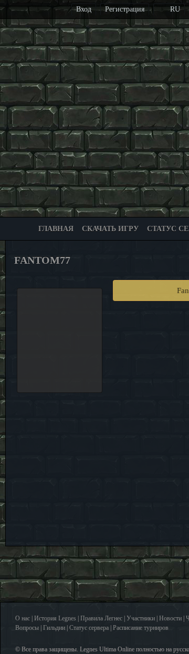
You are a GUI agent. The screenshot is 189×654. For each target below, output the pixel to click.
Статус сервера (89, 627)
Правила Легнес (101, 618)
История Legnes (55, 618)
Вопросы (27, 627)
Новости (170, 618)
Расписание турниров (141, 627)
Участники (141, 618)
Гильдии (54, 627)
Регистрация (124, 9)
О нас (22, 618)
